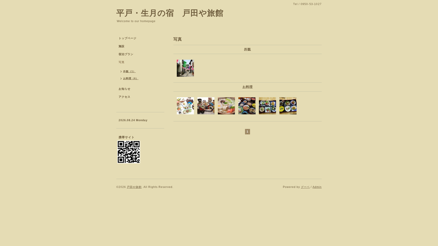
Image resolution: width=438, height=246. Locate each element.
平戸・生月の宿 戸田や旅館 (170, 12)
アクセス (124, 96)
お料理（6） (130, 78)
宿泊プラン (126, 54)
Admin (317, 187)
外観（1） (129, 71)
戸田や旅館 (134, 187)
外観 (247, 49)
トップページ (127, 38)
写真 (122, 62)
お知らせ (124, 88)
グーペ (305, 187)
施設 (122, 46)
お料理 (247, 87)
